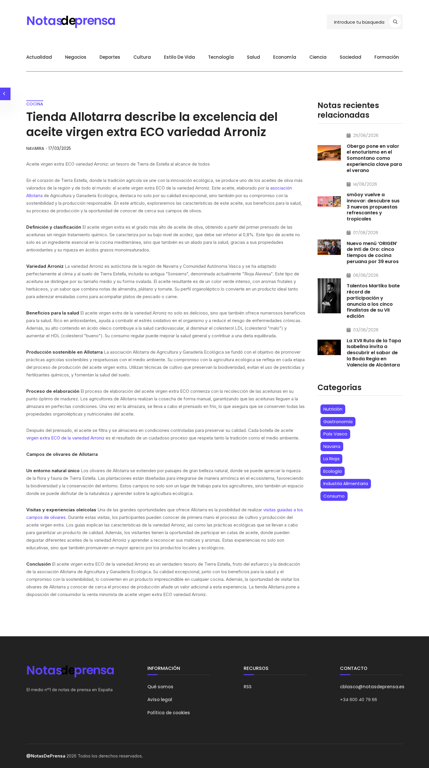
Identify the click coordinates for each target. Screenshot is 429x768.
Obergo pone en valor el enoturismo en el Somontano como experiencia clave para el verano (374, 158)
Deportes (110, 57)
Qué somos (160, 687)
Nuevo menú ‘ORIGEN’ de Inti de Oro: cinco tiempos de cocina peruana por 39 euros (373, 252)
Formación (386, 57)
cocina (34, 104)
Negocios (75, 57)
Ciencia (318, 57)
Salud (253, 57)
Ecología (332, 471)
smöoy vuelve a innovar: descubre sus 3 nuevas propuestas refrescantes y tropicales (373, 206)
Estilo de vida (179, 57)
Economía (284, 57)
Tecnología (221, 57)
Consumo (334, 496)
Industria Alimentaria (345, 483)
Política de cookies (168, 713)
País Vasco (335, 434)
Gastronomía (338, 421)
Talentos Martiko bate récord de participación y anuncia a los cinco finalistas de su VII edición (373, 300)
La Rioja (331, 459)
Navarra (331, 446)
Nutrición (332, 409)
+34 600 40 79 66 (358, 699)
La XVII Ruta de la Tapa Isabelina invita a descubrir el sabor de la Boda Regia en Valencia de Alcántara (374, 352)
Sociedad (350, 57)
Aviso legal (159, 699)
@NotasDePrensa (45, 756)
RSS (248, 687)
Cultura (142, 57)
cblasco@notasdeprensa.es (372, 687)
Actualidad (39, 57)
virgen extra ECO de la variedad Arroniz (65, 438)
